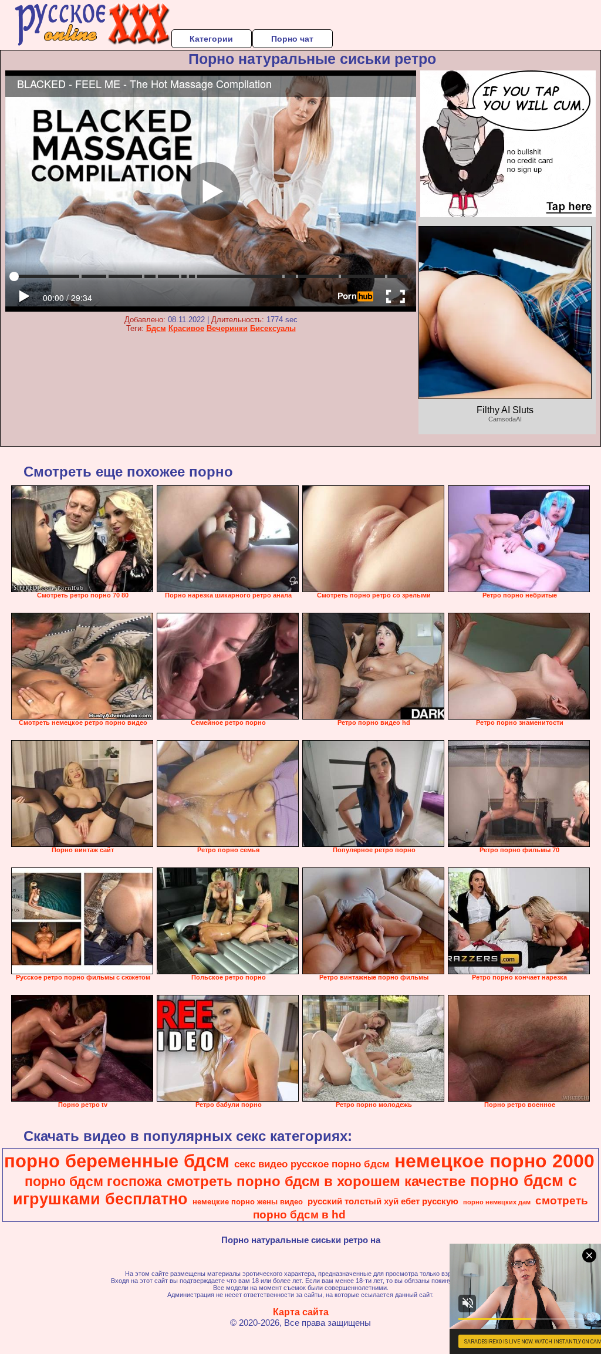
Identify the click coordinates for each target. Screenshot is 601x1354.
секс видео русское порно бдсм (312, 1164)
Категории (211, 38)
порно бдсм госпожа (93, 1181)
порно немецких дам (497, 1202)
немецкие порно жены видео (248, 1201)
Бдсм (156, 328)
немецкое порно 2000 (494, 1160)
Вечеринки (227, 328)
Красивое (186, 328)
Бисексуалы (273, 328)
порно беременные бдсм (116, 1161)
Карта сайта (301, 1312)
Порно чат (292, 38)
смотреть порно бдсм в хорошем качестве (316, 1181)
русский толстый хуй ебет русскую (383, 1201)
